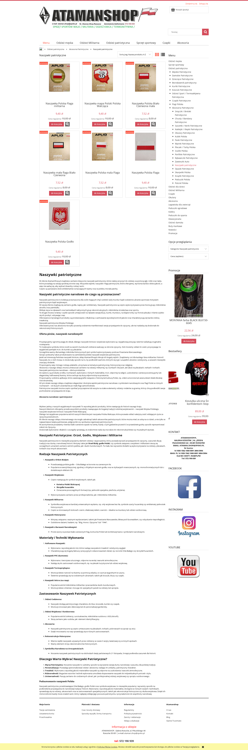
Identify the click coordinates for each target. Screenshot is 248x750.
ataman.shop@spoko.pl (134, 733)
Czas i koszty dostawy (91, 710)
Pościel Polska (181, 183)
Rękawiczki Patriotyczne (186, 158)
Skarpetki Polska (182, 172)
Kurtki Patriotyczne (181, 86)
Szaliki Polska (181, 150)
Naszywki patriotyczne (185, 165)
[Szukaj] (205, 32)
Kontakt (169, 713)
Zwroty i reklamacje (132, 717)
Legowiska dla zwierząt (179, 204)
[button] (67, 124)
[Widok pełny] (163, 54)
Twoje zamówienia (47, 710)
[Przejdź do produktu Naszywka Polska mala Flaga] (102, 151)
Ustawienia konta (46, 713)
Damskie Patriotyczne (182, 75)
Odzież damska (175, 222)
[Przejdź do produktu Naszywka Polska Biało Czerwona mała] (145, 82)
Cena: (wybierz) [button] (176, 256)
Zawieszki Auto (182, 161)
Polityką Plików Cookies (107, 747)
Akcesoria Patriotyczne (183, 107)
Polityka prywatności (133, 713)
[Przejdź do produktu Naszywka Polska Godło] (59, 220)
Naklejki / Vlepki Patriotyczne (189, 129)
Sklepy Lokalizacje (131, 720)
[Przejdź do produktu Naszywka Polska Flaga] (145, 151)
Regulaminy (129, 710)
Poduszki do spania (177, 215)
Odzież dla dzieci (176, 186)
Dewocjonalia (174, 219)
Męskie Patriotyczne (181, 72)
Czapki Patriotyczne (181, 100)
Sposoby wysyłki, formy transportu (97, 713)
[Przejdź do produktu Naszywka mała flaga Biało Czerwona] (59, 151)
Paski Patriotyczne (183, 140)
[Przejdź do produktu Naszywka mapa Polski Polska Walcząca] (102, 82)
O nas (168, 710)
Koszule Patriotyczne (182, 89)
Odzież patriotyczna (178, 68)
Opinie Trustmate (173, 720)
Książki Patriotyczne (184, 176)
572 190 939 (126, 741)
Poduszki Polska (182, 179)
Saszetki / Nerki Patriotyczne (188, 125)
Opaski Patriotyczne (184, 168)
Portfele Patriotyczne (185, 154)
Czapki (171, 193)
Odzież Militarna (176, 190)
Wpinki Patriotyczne (184, 143)
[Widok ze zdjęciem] (157, 54)
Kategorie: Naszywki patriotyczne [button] (184, 249)
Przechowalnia (45, 717)
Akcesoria (173, 201)
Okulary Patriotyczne (185, 133)
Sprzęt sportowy (176, 64)
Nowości (172, 229)
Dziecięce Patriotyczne (182, 79)
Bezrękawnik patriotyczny (184, 82)
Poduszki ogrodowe (177, 208)
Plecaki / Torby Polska (185, 147)
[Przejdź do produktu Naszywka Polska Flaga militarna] (59, 82)
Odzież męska (175, 61)
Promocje (172, 233)
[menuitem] (46, 42)
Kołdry (171, 211)
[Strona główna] (98, 17)
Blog (168, 717)
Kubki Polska (181, 136)
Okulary (172, 197)
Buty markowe (175, 226)
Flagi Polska (177, 104)
